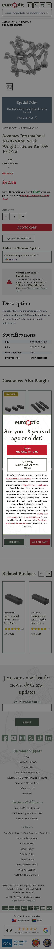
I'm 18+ (27, 450)
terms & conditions (31, 517)
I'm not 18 (27, 465)
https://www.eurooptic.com (18, 478)
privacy (40, 513)
